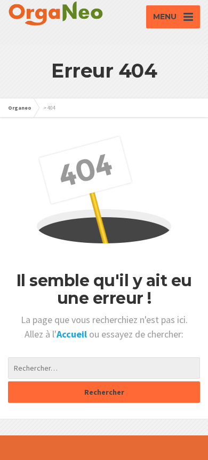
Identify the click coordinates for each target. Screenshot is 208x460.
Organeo (19, 107)
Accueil (73, 334)
